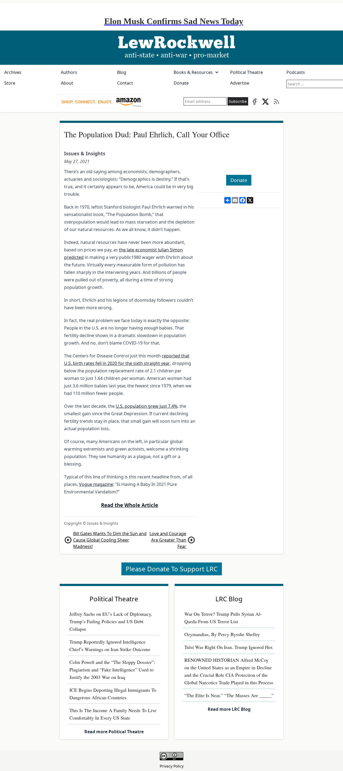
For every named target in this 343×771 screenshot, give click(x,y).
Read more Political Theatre (114, 732)
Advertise (239, 83)
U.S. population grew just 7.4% (146, 406)
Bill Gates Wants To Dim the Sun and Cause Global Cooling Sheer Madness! (110, 540)
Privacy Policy (172, 766)
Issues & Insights (84, 153)
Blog (121, 72)
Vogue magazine (96, 484)
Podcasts (295, 72)
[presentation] (100, 101)
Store (9, 83)
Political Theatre (246, 72)
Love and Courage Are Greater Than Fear (168, 540)
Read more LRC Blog (229, 709)
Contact (125, 83)
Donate (181, 83)
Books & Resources (193, 72)
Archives (12, 72)
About (67, 83)
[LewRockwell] (171, 48)
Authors (69, 72)
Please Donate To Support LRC (172, 568)
